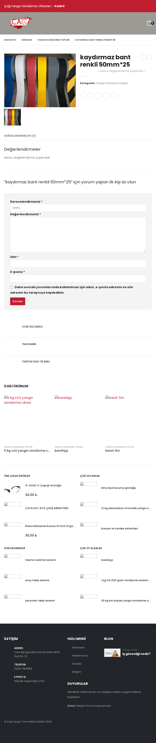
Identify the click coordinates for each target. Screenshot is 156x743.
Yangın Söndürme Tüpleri (112, 83)
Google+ (106, 95)
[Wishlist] (140, 23)
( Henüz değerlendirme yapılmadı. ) (122, 71)
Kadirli (59, 6)
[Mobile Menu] (7, 23)
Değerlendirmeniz (25, 214)
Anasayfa (78, 647)
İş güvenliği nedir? (136, 654)
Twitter (91, 95)
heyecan (16, 732)
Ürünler (77, 664)
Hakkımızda (80, 656)
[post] (112, 652)
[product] (27, 418)
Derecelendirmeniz (26, 202)
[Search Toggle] (120, 23)
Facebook (83, 95)
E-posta (113, 95)
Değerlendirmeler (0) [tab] (20, 136)
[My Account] (129, 23)
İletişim (76, 672)
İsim (14, 257)
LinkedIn (98, 95)
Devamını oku (44, 402)
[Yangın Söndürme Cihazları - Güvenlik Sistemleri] (21, 23)
